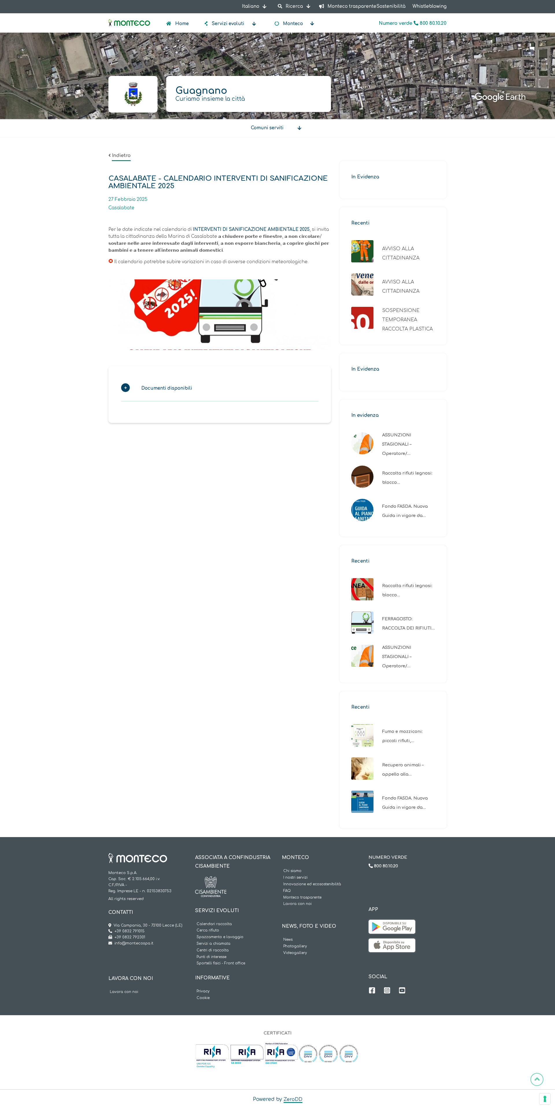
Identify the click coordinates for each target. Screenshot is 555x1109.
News (288, 940)
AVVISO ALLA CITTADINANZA (400, 253)
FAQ (287, 891)
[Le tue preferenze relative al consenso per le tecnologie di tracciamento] (544, 1098)
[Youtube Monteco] (402, 991)
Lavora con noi (124, 992)
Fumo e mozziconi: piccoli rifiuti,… (402, 736)
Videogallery (295, 953)
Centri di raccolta (213, 950)
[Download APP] (392, 924)
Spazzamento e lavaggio (220, 937)
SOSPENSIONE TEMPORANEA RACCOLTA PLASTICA (407, 320)
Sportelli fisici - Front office (221, 963)
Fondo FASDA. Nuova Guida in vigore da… (405, 511)
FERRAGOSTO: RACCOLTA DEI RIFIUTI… (408, 623)
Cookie (203, 998)
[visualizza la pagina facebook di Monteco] (372, 991)
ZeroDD (293, 1099)
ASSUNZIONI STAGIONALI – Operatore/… (396, 444)
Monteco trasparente (302, 897)
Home (181, 23)
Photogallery (295, 946)
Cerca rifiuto (208, 930)
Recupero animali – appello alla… (402, 769)
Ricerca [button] (294, 6)
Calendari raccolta (214, 924)
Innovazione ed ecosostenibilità (312, 884)
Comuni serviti (267, 128)
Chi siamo (292, 871)
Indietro (121, 155)
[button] (216, 389)
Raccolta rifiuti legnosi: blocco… (407, 478)
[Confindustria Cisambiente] (210, 881)
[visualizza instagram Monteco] (387, 991)
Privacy (203, 991)
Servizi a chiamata (213, 944)
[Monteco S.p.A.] (129, 17)
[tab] (219, 389)
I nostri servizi (295, 878)
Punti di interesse (211, 957)
